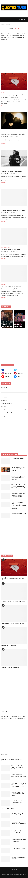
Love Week (3, 92)
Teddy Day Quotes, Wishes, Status (10, 249)
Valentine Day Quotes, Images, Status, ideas (13, 95)
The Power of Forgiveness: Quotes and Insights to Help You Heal (18, 767)
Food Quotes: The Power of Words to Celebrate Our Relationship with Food (18, 785)
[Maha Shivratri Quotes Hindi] (14, 657)
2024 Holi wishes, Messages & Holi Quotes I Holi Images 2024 (18, 802)
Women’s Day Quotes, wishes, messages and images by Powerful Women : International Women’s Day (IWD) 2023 (19, 505)
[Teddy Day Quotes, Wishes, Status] (14, 236)
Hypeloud (14, 875)
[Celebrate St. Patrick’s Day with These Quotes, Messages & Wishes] (5, 496)
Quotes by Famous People (14, 412)
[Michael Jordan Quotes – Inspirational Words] (5, 461)
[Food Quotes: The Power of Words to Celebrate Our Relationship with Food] (5, 785)
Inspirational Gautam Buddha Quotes (12, 624)
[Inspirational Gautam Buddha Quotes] (14, 613)
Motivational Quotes (14, 403)
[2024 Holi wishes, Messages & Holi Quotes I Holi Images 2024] (5, 803)
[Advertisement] (14, 57)
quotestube (5, 97)
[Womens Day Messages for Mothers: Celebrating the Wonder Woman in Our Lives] (5, 487)
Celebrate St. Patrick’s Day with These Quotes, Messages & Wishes (18, 495)
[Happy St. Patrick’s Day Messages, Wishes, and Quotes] (5, 794)
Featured (14, 387)
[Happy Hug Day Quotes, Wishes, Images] (14, 158)
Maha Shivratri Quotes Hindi (10, 667)
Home (2, 24)
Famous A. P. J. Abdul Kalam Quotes (18, 514)
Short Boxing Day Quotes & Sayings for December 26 (11, 760)
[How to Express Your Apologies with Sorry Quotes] (5, 777)
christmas (15, 409)
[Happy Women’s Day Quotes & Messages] (14, 591)
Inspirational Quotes (14, 394)
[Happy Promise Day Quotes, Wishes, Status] (14, 197)
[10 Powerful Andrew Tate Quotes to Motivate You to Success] (5, 469)
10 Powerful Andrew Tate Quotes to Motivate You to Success (18, 469)
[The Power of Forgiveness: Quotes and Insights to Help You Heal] (5, 768)
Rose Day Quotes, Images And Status (11, 286)
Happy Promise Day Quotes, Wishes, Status (13, 210)
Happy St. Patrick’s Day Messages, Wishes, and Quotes (17, 793)
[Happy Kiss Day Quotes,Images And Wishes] (14, 120)
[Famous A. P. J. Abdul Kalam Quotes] (5, 515)
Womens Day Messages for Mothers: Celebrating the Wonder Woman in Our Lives (18, 486)
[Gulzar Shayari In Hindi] (14, 635)
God (14, 390)
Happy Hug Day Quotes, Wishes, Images (12, 171)
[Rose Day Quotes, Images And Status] (14, 273)
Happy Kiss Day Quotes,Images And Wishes (13, 134)
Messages (14, 400)
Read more (3, 105)
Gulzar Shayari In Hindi (8, 645)
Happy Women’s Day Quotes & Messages (13, 602)
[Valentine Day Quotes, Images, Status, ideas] (14, 81)
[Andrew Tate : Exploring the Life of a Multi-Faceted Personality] (5, 478)
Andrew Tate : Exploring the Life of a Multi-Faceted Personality (18, 477)
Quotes (9, 92)
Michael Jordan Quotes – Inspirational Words (17, 459)
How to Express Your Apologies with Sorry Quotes (18, 775)
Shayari (14, 416)
